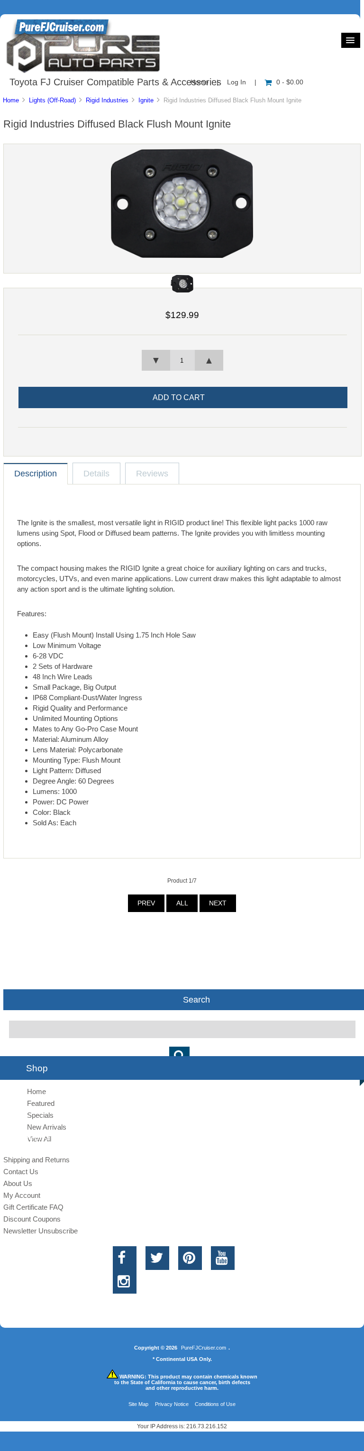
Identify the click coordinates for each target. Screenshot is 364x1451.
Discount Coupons (32, 1219)
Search (196, 999)
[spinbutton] (182, 360)
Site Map (138, 1404)
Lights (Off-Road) (52, 100)
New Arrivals (46, 1127)
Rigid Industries (107, 100)
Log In (236, 82)
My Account (21, 1195)
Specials (40, 1115)
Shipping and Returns (36, 1160)
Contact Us (20, 1172)
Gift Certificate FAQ (33, 1207)
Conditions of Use (215, 1404)
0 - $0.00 (289, 82)
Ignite (146, 100)
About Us (17, 1183)
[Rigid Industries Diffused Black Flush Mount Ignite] (182, 255)
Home (11, 100)
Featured (41, 1103)
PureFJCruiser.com (203, 1348)
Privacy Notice (172, 1404)
